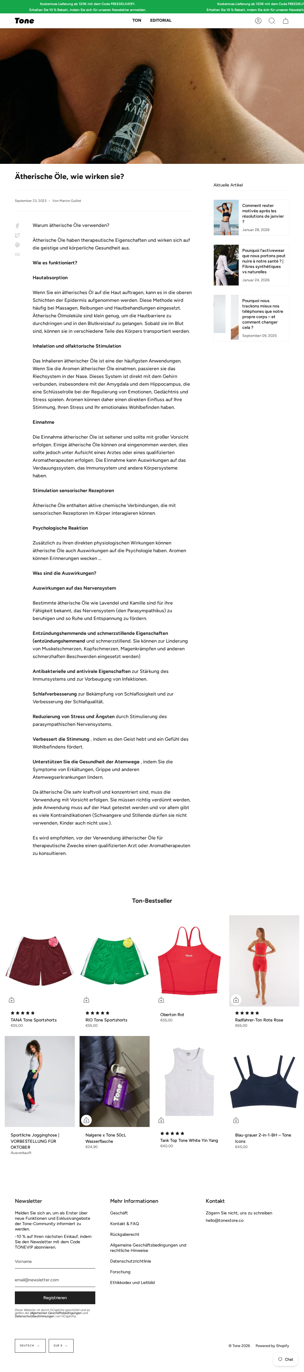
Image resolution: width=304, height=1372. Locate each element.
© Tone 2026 (239, 1345)
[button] (137, 20)
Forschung (120, 1271)
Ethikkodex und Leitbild (132, 1282)
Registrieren (55, 1297)
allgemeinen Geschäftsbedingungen (56, 1313)
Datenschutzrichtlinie (130, 1261)
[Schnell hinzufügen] (11, 999)
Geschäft (119, 1213)
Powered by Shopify (272, 1345)
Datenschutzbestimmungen (34, 1316)
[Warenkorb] (285, 20)
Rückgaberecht (125, 1234)
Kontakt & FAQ (124, 1223)
